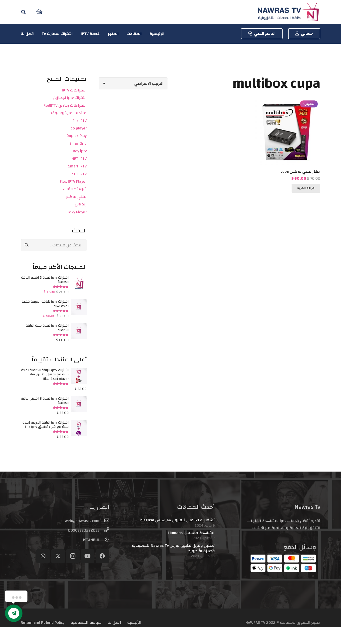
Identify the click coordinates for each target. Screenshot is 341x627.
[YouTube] (87, 556)
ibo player (78, 128)
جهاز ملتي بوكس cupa (300, 171)
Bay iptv (80, 151)
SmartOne (78, 143)
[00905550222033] (104, 530)
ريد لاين (81, 204)
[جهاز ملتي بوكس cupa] (286, 101)
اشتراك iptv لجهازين (70, 97)
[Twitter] (58, 556)
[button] (23, 11)
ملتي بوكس (76, 196)
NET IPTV (79, 158)
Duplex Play (76, 135)
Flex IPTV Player (73, 181)
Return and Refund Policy (42, 622)
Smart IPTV (77, 166)
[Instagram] (73, 556)
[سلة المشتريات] (39, 12)
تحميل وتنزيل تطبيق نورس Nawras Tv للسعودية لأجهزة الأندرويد (173, 548)
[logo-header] (288, 11)
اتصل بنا (114, 622)
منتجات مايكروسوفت (68, 113)
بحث (26, 245)
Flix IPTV (80, 120)
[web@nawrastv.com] (104, 520)
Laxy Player (77, 212)
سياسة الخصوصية (86, 622)
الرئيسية (134, 622)
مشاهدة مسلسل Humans (191, 533)
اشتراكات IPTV (74, 90)
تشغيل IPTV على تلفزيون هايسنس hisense (177, 520)
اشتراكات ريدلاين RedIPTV (65, 105)
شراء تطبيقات (75, 189)
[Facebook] (102, 556)
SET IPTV (79, 174)
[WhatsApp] (43, 556)
